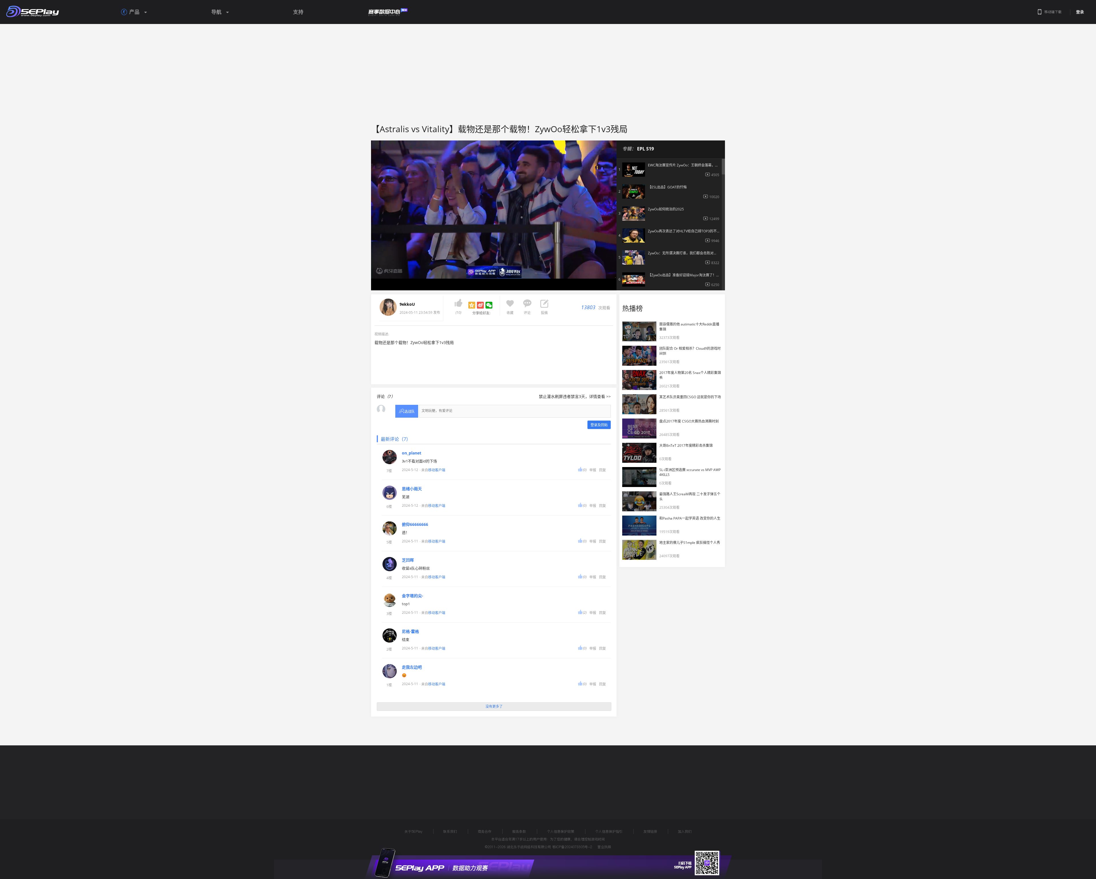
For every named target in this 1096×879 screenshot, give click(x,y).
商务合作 (484, 831)
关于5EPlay (413, 831)
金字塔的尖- (412, 596)
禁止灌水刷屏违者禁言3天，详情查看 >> (575, 396)
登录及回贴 (599, 425)
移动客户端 (436, 470)
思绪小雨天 (412, 488)
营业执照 (604, 846)
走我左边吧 (412, 667)
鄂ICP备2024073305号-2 (572, 846)
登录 (1080, 12)
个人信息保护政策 (560, 831)
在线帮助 (395, 776)
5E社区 (449, 776)
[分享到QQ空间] (471, 305)
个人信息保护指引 (608, 831)
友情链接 (650, 831)
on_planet (411, 453)
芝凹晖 (408, 560)
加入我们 (685, 831)
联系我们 (450, 831)
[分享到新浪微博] (480, 305)
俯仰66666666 (415, 524)
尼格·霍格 (410, 631)
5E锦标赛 (423, 776)
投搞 (544, 312)
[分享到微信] (488, 305)
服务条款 (519, 831)
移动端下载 (1052, 11)
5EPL (364, 776)
